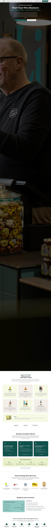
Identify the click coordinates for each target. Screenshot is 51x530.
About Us (10, 454)
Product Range (41, 454)
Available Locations (13, 1)
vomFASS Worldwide (24, 1)
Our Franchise (8, 1)
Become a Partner (45, 1)
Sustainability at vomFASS (25, 454)
